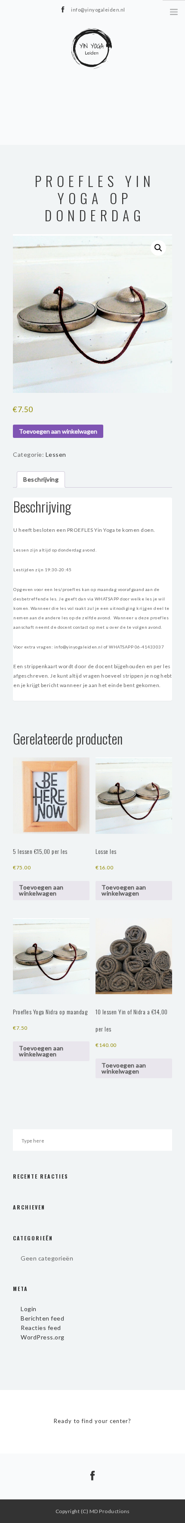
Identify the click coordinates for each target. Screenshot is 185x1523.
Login (29, 1308)
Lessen (56, 454)
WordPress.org (43, 1337)
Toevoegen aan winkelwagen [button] (41, 890)
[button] (158, 248)
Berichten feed (42, 1318)
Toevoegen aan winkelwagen (58, 431)
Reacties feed (41, 1327)
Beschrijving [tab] (41, 479)
